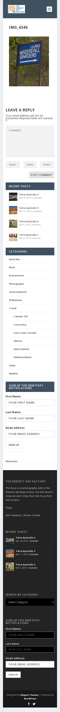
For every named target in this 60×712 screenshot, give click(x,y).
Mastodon (12, 461)
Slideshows (15, 300)
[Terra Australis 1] (13, 237)
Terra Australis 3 (28, 207)
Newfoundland (22, 357)
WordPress (30, 698)
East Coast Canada (25, 332)
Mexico (18, 340)
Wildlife (13, 373)
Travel (12, 308)
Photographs (16, 283)
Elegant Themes (29, 694)
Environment (16, 275)
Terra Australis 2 (28, 221)
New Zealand (21, 349)
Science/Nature (18, 291)
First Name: (13, 396)
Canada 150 (21, 316)
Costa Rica (20, 324)
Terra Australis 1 (28, 234)
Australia (37, 197)
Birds (12, 267)
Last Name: (13, 412)
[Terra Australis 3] (13, 210)
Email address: (15, 428)
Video (12, 365)
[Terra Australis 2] (13, 223)
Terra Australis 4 (28, 194)
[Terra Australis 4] (13, 197)
